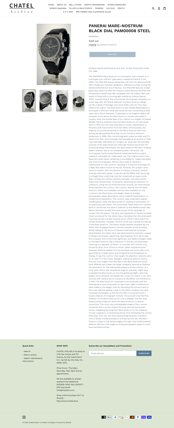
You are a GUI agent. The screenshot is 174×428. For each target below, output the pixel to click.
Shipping (92, 45)
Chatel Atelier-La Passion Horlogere (42, 422)
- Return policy (29, 355)
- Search (26, 351)
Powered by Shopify (63, 422)
